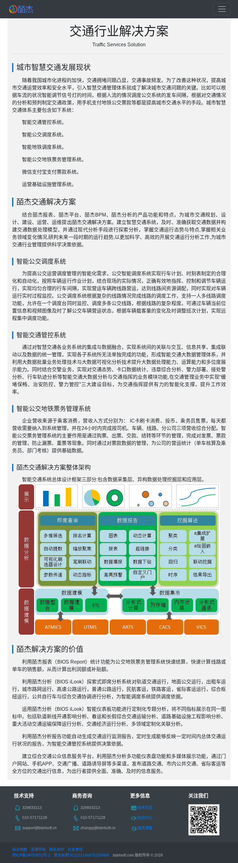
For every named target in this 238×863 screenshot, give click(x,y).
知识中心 (145, 818)
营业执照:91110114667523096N (81, 855)
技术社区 (145, 808)
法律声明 (38, 849)
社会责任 (75, 849)
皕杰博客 (145, 828)
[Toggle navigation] (222, 9)
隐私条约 (56, 849)
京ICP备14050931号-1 (31, 855)
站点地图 (19, 849)
